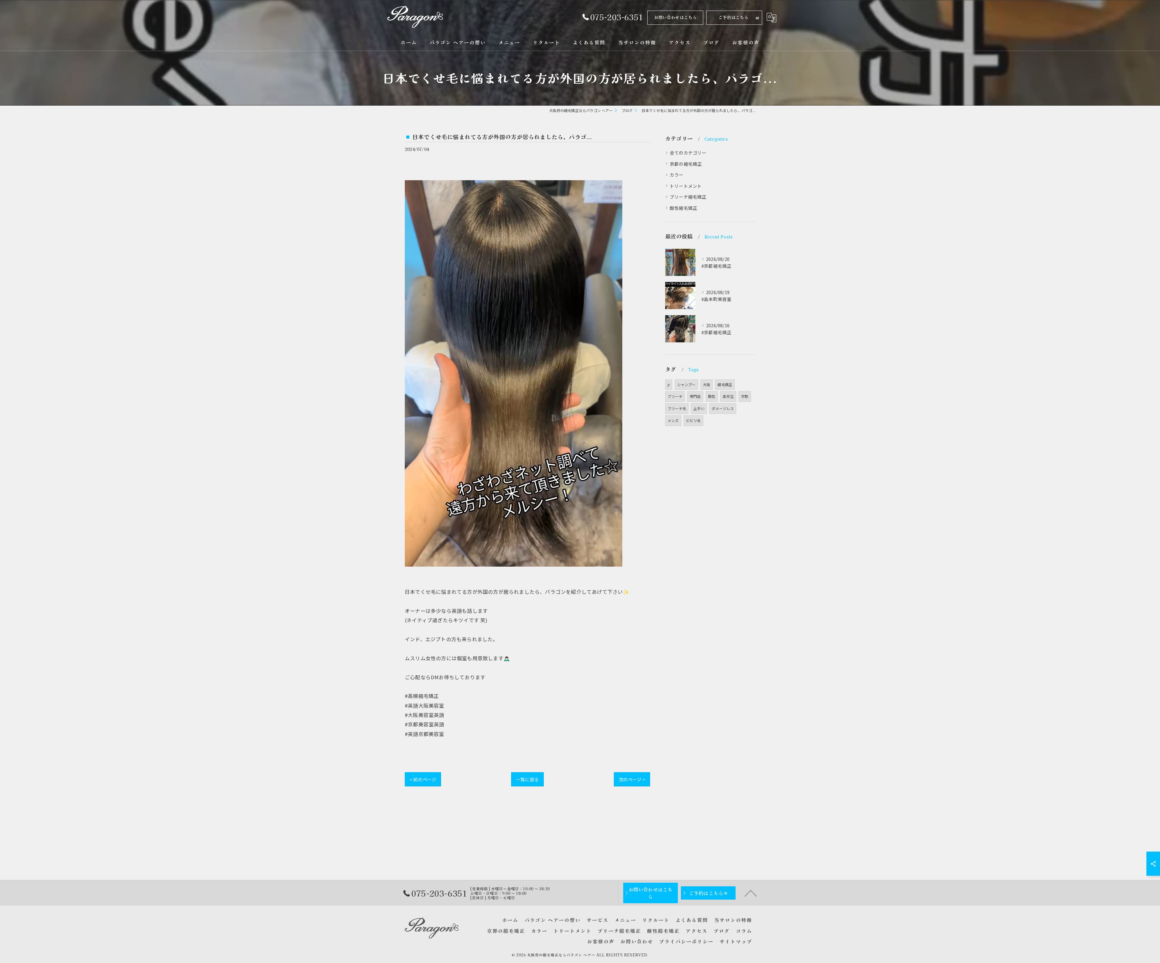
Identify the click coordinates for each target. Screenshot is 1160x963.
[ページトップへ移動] (751, 893)
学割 (744, 396)
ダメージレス (723, 408)
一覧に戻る (527, 779)
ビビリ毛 (693, 420)
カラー (677, 174)
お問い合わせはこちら (675, 17)
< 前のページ (423, 779)
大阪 (706, 384)
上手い (698, 408)
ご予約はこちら (733, 17)
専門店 (695, 396)
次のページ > (632, 779)
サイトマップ (736, 941)
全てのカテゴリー (688, 152)
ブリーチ (675, 396)
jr (669, 384)
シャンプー (686, 384)
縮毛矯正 (724, 384)
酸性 (711, 396)
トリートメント (686, 186)
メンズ (673, 420)
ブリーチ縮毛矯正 (688, 197)
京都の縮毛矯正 (686, 164)
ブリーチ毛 (677, 408)
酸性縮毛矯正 (683, 208)
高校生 (728, 396)
